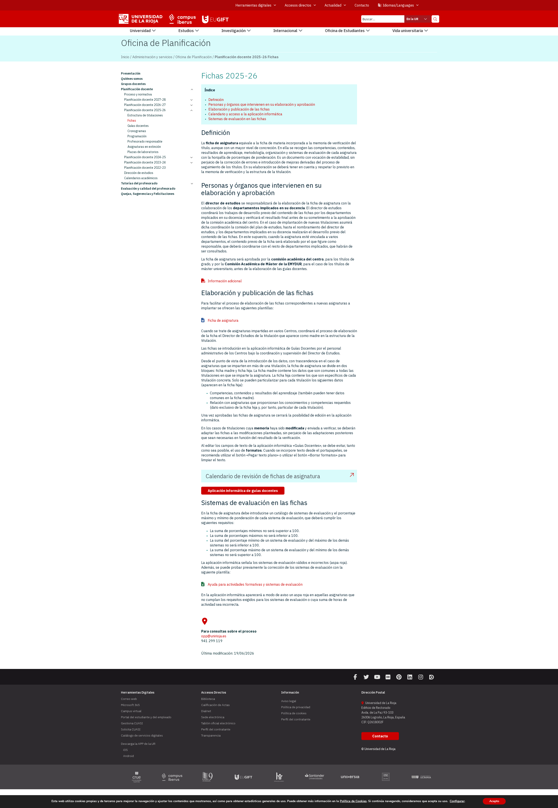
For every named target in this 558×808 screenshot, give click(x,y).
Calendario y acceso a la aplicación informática (245, 114)
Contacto (362, 5)
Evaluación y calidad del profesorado (148, 189)
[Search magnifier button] (435, 19)
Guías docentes (138, 126)
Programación (137, 136)
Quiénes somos (132, 79)
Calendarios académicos (141, 178)
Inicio (125, 57)
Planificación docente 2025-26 (145, 110)
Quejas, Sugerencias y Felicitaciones (147, 194)
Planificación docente (137, 89)
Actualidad (333, 5)
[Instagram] (420, 677)
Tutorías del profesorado (139, 183)
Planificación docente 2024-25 (145, 157)
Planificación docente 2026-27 (145, 105)
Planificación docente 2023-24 (145, 162)
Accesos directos (298, 5)
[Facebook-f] (355, 677)
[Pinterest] (398, 677)
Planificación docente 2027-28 (145, 100)
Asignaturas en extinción (144, 147)
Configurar (457, 801)
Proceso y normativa (138, 94)
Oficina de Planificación (193, 57)
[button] (143, 30)
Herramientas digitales (253, 5)
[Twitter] (366, 677)
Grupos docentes (133, 84)
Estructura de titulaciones (145, 115)
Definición (216, 99)
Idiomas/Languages (398, 5)
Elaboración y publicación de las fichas (239, 109)
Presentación (130, 73)
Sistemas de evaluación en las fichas (237, 119)
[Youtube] (377, 677)
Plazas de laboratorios (143, 152)
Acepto (494, 801)
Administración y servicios (152, 57)
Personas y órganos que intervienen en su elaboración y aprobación (261, 104)
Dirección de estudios (138, 173)
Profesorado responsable (145, 141)
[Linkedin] (409, 677)
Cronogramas (137, 131)
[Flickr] (388, 677)
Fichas (132, 120)
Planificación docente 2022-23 (145, 168)
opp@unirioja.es (213, 636)
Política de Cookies (353, 801)
